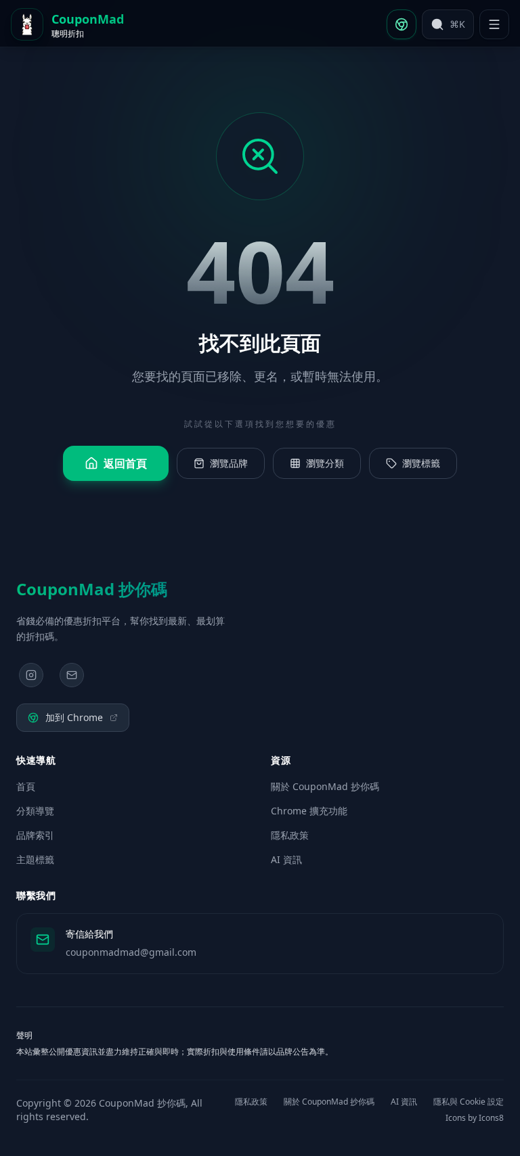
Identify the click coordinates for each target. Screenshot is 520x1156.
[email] (72, 675)
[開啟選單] (494, 24)
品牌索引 (35, 835)
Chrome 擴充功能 (309, 810)
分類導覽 (35, 810)
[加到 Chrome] (401, 24)
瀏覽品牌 (229, 463)
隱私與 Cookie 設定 (468, 1101)
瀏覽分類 (325, 463)
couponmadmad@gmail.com (131, 952)
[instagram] (31, 675)
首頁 (25, 786)
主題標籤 (35, 859)
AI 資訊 (286, 859)
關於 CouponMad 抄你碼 (325, 786)
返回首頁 (125, 463)
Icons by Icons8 (475, 1118)
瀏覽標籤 (421, 463)
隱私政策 (290, 835)
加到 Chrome (74, 717)
